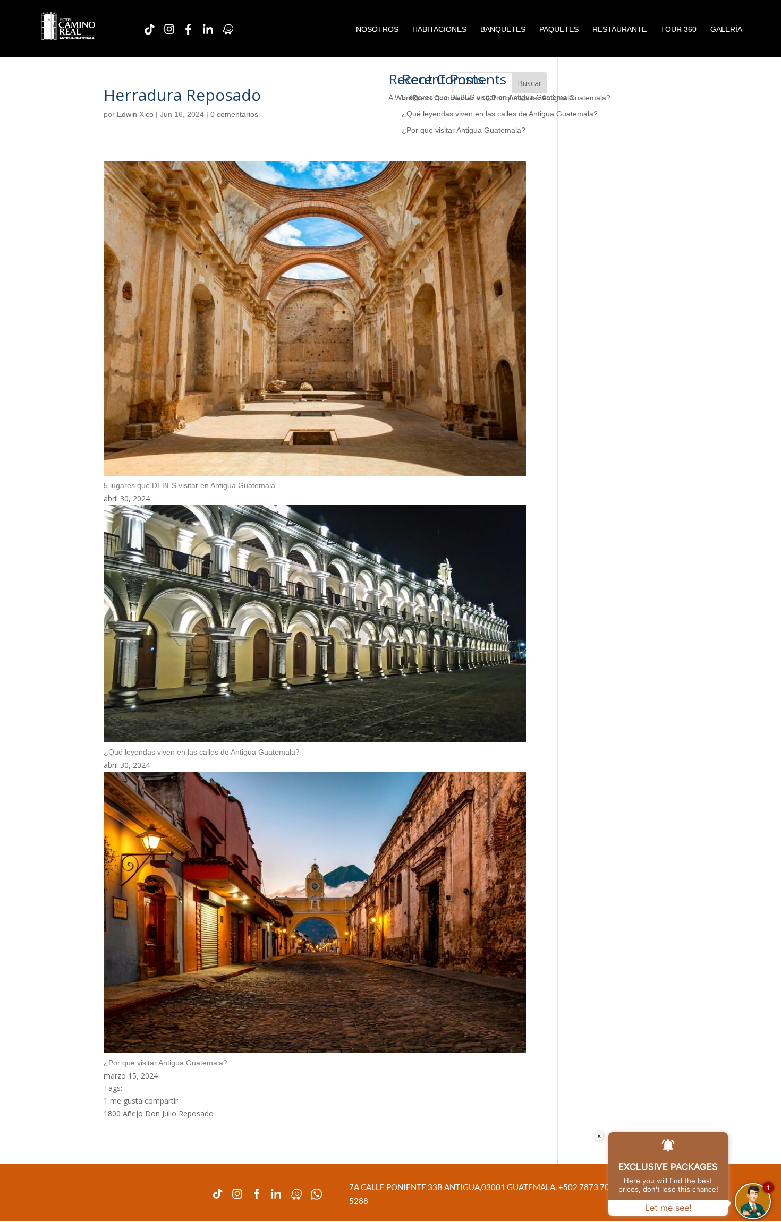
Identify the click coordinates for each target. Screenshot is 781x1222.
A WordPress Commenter (431, 97)
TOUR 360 (678, 29)
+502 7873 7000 (589, 1187)
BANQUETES (502, 29)
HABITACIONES (439, 29)
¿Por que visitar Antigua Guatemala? (463, 130)
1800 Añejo (123, 1113)
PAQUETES (559, 29)
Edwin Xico (135, 114)
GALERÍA (726, 29)
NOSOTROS (377, 29)
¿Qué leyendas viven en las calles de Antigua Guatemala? (500, 113)
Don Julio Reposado (179, 1113)
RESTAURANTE (619, 29)
